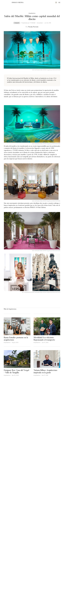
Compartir (16, 22)
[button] (56, 2)
